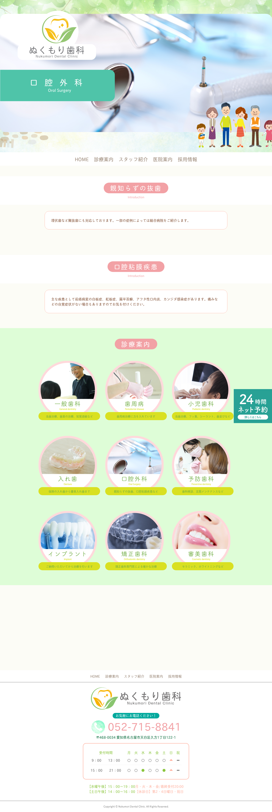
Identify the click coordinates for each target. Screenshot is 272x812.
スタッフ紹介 (133, 159)
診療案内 (103, 159)
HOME (82, 159)
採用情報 (187, 159)
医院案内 (163, 159)
